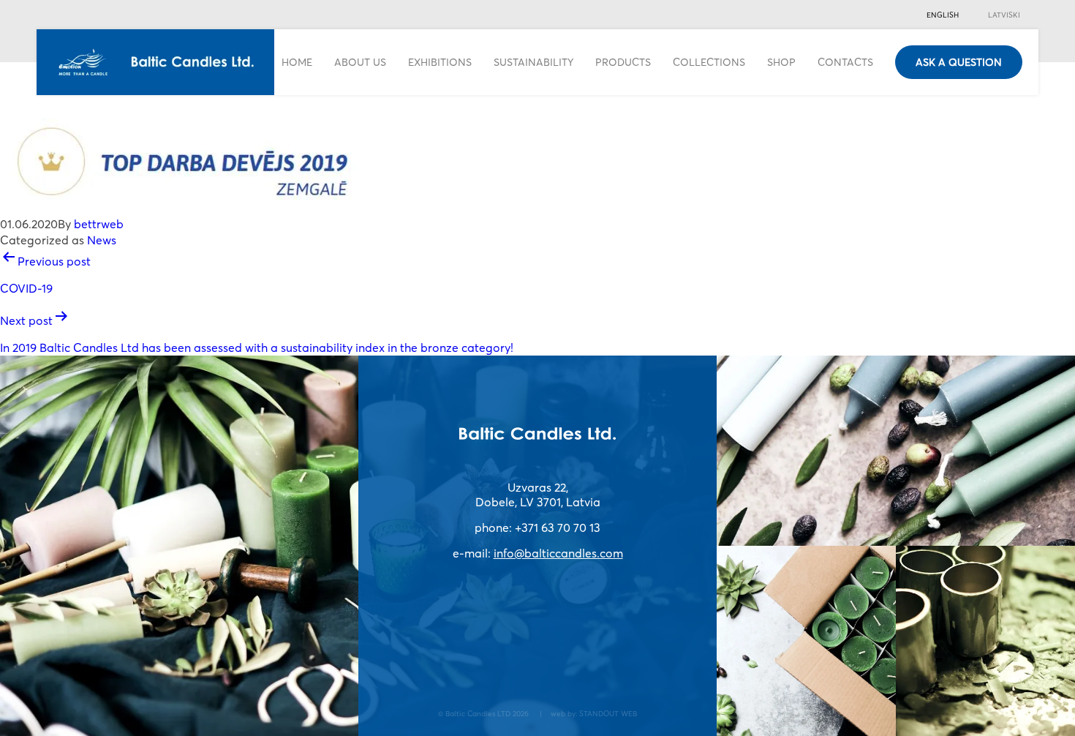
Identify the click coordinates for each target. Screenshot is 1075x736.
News (101, 240)
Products (623, 62)
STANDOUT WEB (608, 713)
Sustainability (533, 62)
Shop (781, 62)
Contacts (845, 62)
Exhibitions (440, 62)
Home (297, 62)
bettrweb (99, 224)
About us (360, 62)
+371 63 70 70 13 (557, 527)
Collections (709, 62)
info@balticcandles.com (558, 553)
